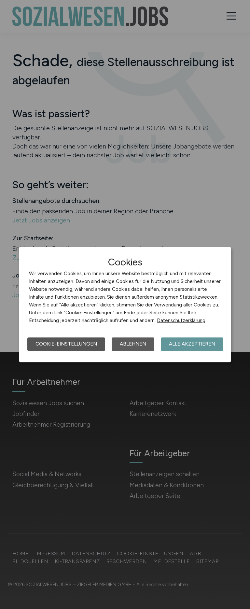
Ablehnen (133, 344)
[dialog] (125, 304)
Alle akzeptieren (192, 344)
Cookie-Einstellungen (66, 344)
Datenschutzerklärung (181, 320)
